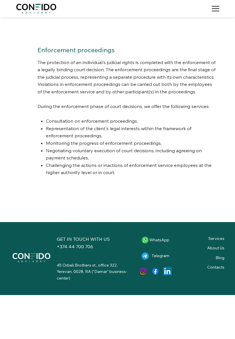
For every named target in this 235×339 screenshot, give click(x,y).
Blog (220, 257)
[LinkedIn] (167, 271)
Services (216, 238)
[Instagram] (143, 271)
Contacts (215, 267)
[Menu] (215, 8)
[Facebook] (155, 271)
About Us (215, 248)
